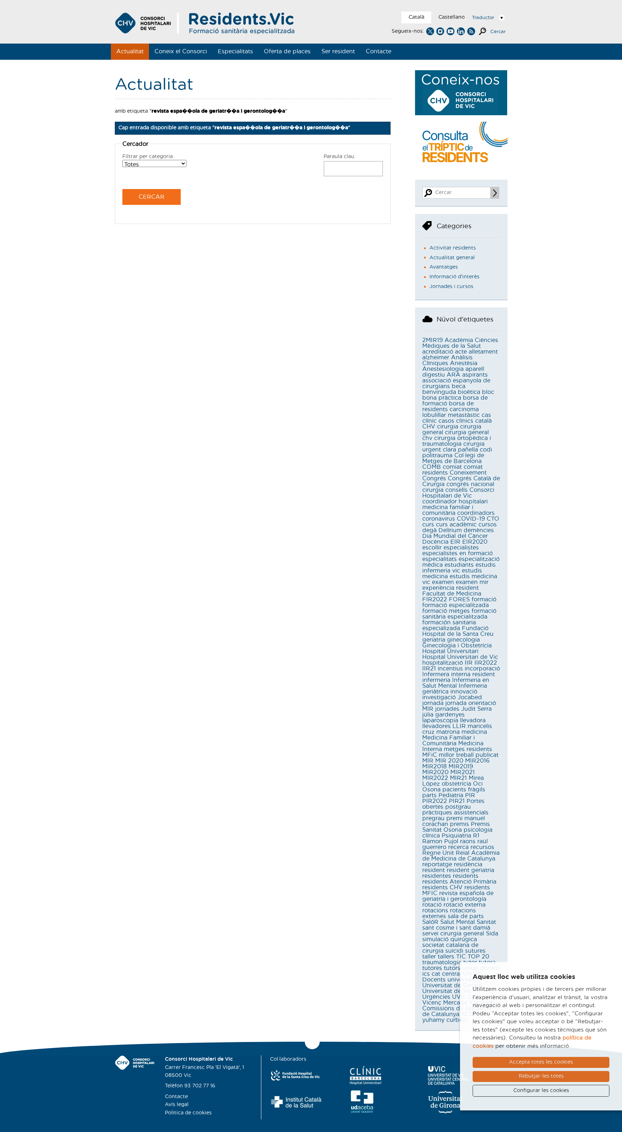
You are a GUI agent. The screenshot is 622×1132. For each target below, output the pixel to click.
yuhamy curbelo (445, 1020)
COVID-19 (471, 519)
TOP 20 (478, 957)
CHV (428, 427)
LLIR (459, 726)
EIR (455, 542)
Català (416, 17)
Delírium (450, 530)
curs (428, 524)
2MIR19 (432, 340)
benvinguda (439, 392)
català (483, 421)
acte (461, 352)
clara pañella (460, 450)
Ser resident (338, 51)
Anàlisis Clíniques (447, 360)
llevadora (473, 720)
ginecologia (463, 640)
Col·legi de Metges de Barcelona (453, 458)
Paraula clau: (340, 156)
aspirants (475, 375)
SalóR (430, 922)
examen (443, 582)
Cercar (498, 32)
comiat (452, 467)
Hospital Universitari (450, 651)
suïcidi (454, 951)
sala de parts (466, 916)
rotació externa (464, 905)
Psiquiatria (456, 836)
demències (479, 530)
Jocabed (470, 697)
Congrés (434, 478)
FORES (459, 599)
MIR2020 (435, 772)
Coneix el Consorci (180, 51)
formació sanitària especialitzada (459, 614)
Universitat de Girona (452, 985)
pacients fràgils (463, 789)
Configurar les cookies (541, 1090)
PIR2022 (434, 801)
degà (429, 530)
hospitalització (442, 663)
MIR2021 (462, 772)
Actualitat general (452, 257)
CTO (493, 519)
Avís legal (177, 1104)
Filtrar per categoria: (148, 156)
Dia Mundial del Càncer (455, 536)
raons (467, 841)
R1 (476, 836)
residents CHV (442, 887)
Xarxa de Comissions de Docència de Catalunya (458, 1008)
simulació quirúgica (449, 939)
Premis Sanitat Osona (456, 827)
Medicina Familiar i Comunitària (448, 740)
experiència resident (450, 588)
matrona (448, 732)
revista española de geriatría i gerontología (457, 896)
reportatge (437, 864)
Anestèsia (463, 363)
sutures (475, 951)
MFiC (429, 755)
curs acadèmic (456, 524)
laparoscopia (440, 720)
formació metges (446, 611)
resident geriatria (470, 870)
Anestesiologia (443, 369)
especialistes (461, 548)
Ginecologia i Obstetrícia (457, 645)
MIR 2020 (449, 761)
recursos (482, 847)
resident (433, 870)
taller (429, 957)
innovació (463, 692)
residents (465, 876)
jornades (447, 709)
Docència (435, 542)
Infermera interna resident (458, 674)
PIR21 (457, 801)
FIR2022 (434, 599)
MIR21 (458, 778)
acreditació (437, 352)
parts (429, 795)
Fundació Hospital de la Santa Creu (457, 631)
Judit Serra (476, 709)
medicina (474, 732)
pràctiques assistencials (455, 813)
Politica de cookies (188, 1112)
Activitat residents (452, 248)
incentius (450, 668)
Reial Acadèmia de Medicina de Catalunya (461, 856)
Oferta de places (287, 51)
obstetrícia (456, 784)
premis (459, 824)
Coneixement (468, 473)
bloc (488, 392)
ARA (453, 375)
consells (456, 490)
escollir (432, 548)
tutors (452, 968)
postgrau (458, 807)
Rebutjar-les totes (541, 1076)
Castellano (451, 17)
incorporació (482, 668)
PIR (470, 795)
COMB (431, 467)
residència (468, 864)
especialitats (439, 559)
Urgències (436, 997)
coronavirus (438, 519)
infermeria (436, 680)
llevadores (436, 726)
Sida (492, 933)
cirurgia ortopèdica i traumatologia (456, 441)
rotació (432, 905)
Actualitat (130, 51)
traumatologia (441, 962)
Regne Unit (438, 853)
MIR (427, 761)
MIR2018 (434, 766)
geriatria (433, 640)
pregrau (433, 818)
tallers (446, 957)
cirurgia (447, 427)
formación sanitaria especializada (449, 625)
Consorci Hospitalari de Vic (458, 493)
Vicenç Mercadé (444, 1003)
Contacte (378, 51)
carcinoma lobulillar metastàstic (451, 412)
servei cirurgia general (453, 933)
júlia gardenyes (443, 715)
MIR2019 (461, 766)
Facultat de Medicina (451, 594)
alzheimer (435, 357)
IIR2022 (485, 663)
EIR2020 (474, 542)
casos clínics (455, 421)
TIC (461, 957)
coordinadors (476, 513)
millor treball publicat (469, 755)
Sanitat (486, 922)
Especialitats (235, 51)
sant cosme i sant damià (456, 928)
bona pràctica (441, 398)
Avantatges (443, 267)
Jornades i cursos (451, 286)
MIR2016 (477, 761)
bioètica (469, 392)
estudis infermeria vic (459, 568)
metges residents (468, 749)
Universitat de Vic (447, 991)
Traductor (483, 17)
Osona (431, 789)
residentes (436, 876)
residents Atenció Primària (459, 882)
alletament (483, 352)
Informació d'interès (454, 276)
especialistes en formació (457, 553)
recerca (458, 847)
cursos (487, 524)
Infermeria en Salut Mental (455, 683)
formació (484, 599)
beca (458, 386)
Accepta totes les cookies (541, 1062)
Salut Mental (457, 922)
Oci (478, 784)
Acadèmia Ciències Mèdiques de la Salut (460, 343)
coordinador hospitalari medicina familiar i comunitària (455, 507)
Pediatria (450, 795)
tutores (432, 968)
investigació (439, 697)
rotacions (435, 910)
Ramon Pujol (440, 841)
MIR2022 (435, 778)
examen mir (472, 582)
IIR (469, 663)
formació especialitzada (455, 605)
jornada (432, 703)
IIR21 (429, 668)
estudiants (459, 565)
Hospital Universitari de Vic (460, 657)
